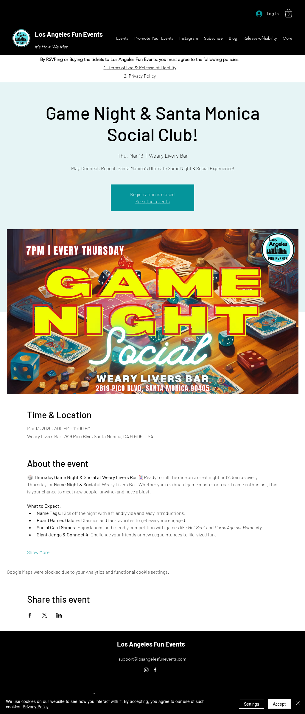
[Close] (297, 703)
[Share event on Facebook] (30, 615)
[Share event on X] (44, 615)
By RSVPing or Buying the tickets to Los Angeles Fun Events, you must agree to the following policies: (139, 59)
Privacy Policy (36, 707)
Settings (251, 704)
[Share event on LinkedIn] (59, 615)
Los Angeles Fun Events (69, 34)
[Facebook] (155, 670)
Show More (38, 552)
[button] (288, 13)
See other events (153, 201)
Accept (279, 704)
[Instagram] (146, 670)
